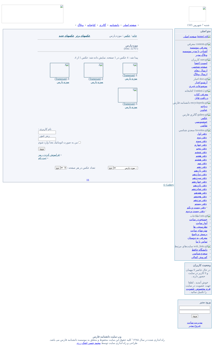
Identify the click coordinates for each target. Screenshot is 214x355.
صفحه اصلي (129, 25)
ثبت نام (42, 158)
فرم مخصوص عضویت (198, 288)
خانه (134, 35)
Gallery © (168, 184)
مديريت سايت (194, 322)
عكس (127, 35)
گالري (102, 25)
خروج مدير (195, 325)
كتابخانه (91, 25)
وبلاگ (81, 25)
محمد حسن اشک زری (89, 343)
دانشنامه (114, 25)
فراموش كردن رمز (49, 154)
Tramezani (128, 75)
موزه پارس (131, 78)
